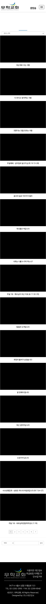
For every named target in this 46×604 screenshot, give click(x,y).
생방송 (33, 8)
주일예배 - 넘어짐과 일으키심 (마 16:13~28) (23, 163)
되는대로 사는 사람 (23, 65)
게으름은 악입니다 (23, 229)
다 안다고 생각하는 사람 (23, 98)
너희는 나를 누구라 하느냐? (23, 262)
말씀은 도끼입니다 (23, 327)
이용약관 (30, 570)
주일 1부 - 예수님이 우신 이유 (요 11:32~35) (23, 294)
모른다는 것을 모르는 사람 (23, 131)
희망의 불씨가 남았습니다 (23, 360)
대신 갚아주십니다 (23, 425)
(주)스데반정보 (28, 595)
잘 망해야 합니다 (23, 392)
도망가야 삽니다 (23, 458)
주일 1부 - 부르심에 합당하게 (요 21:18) (23, 523)
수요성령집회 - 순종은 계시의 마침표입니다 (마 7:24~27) (23, 491)
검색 (41, 543)
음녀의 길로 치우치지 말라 (23, 196)
